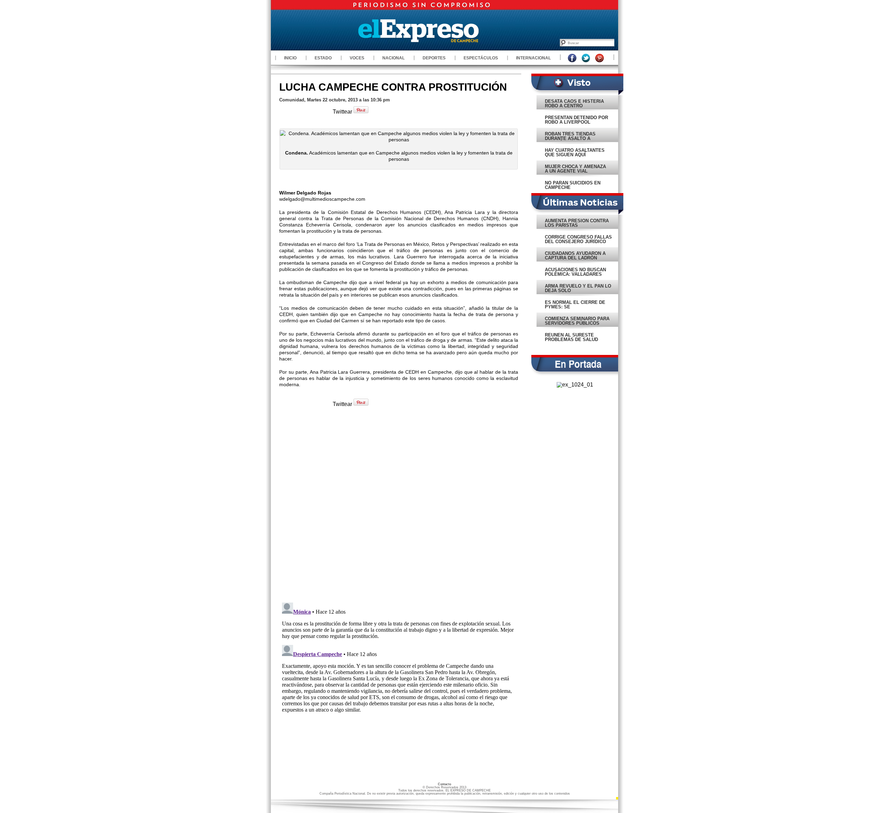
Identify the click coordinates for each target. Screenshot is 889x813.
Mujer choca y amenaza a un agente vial (575, 169)
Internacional (533, 58)
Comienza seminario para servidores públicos (577, 321)
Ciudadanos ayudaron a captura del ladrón (575, 255)
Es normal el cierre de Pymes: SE (575, 304)
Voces (357, 58)
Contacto (444, 784)
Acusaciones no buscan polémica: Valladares (575, 272)
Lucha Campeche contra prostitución (393, 87)
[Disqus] (398, 508)
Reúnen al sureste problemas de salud (571, 337)
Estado (323, 58)
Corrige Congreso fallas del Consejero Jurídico (578, 239)
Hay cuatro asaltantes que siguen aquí (575, 152)
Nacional (393, 58)
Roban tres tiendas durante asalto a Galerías (570, 138)
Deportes (434, 58)
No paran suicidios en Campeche (572, 185)
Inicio (290, 58)
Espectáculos (481, 58)
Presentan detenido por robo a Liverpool (576, 120)
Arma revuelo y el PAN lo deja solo (578, 288)
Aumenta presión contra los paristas (577, 223)
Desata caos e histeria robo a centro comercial (574, 106)
